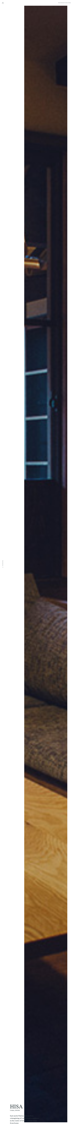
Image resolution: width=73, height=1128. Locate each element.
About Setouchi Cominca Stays (64, 2)
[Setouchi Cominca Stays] (3, 3)
